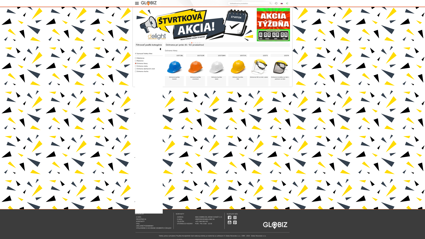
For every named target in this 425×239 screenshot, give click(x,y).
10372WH (221, 55)
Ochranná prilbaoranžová (195, 78)
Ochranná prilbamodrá (174, 78)
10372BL (179, 55)
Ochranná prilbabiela (216, 78)
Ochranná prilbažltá (238, 78)
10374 (286, 55)
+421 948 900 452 (201, 221)
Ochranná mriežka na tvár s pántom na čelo (280, 78)
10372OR (200, 55)
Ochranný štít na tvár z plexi (259, 77)
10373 (265, 55)
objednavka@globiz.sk (205, 219)
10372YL (243, 55)
